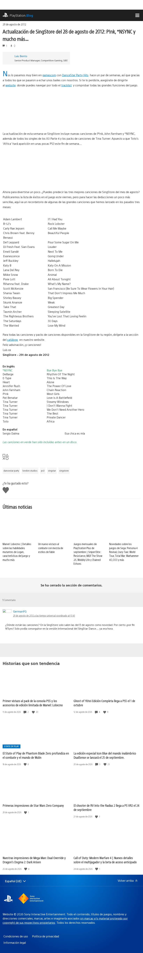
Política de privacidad (45, 936)
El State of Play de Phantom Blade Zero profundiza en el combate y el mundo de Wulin (36, 755)
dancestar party (11, 470)
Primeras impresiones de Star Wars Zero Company (33, 805)
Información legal (14, 942)
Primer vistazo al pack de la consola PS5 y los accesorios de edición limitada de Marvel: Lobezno (33, 703)
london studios (29, 470)
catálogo (12, 339)
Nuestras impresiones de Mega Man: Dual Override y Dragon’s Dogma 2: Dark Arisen (34, 860)
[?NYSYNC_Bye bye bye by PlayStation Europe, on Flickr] (84, 180)
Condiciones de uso (15, 936)
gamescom (49, 75)
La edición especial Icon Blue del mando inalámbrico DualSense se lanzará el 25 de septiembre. (105, 755)
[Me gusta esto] (33, 712)
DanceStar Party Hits (75, 75)
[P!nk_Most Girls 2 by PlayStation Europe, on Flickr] (29, 180)
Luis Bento (20, 56)
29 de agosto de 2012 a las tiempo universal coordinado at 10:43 (44, 615)
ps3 (42, 470)
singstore (64, 470)
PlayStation (21, 15)
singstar (52, 470)
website (10, 85)
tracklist (66, 85)
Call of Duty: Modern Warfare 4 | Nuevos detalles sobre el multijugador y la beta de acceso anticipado (105, 860)
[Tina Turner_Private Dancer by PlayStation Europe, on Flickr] (29, 121)
